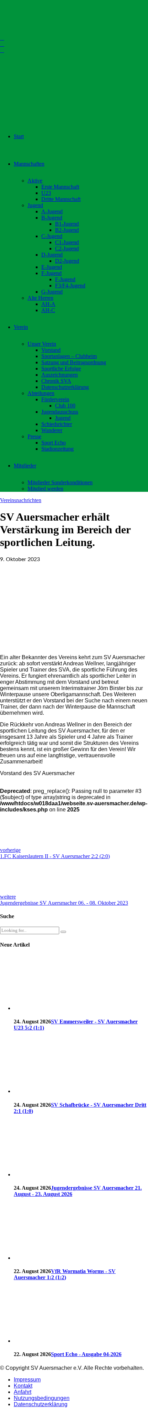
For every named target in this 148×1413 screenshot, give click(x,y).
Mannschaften (29, 164)
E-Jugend (51, 267)
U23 (46, 193)
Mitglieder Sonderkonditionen (60, 482)
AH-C (48, 310)
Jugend (35, 205)
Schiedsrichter (56, 424)
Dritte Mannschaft (61, 199)
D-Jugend (52, 255)
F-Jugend (51, 273)
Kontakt (23, 1386)
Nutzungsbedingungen (42, 1398)
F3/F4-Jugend (70, 285)
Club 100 (65, 405)
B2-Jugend (67, 230)
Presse (34, 436)
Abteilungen (41, 393)
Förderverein (55, 399)
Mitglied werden (45, 488)
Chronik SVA (56, 381)
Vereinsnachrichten (20, 500)
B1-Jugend (67, 224)
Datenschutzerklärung (65, 387)
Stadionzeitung (57, 449)
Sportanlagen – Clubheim (69, 356)
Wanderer (51, 430)
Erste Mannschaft (60, 187)
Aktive (35, 180)
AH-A (48, 304)
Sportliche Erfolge (61, 368)
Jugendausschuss (59, 412)
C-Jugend (51, 236)
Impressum (27, 1379)
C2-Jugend (67, 248)
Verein (21, 327)
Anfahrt (22, 1392)
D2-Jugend (67, 261)
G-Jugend (52, 292)
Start (19, 136)
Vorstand (51, 350)
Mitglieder (25, 465)
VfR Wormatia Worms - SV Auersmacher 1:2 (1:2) (65, 1274)
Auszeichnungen (59, 375)
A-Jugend (52, 211)
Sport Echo (53, 443)
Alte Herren (40, 298)
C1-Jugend (67, 242)
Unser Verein (42, 344)
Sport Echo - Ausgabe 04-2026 (86, 1354)
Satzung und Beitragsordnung (73, 362)
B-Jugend (51, 218)
